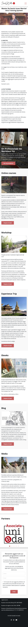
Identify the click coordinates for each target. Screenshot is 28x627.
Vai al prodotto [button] (8, 163)
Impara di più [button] (8, 223)
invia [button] (14, 591)
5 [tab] (18, 546)
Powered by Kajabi (14, 623)
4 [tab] (16, 546)
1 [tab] (9, 546)
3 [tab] (14, 546)
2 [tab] (12, 546)
